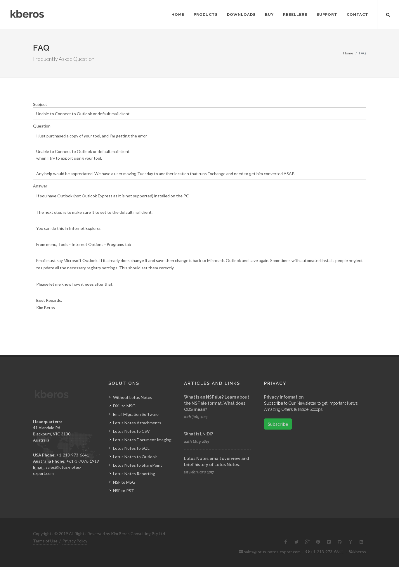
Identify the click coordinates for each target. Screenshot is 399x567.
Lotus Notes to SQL (131, 448)
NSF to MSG (124, 482)
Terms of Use (45, 540)
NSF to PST (123, 490)
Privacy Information (283, 397)
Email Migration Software (136, 414)
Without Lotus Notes (132, 397)
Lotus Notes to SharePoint (137, 465)
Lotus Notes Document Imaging (142, 439)
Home (348, 53)
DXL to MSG (124, 405)
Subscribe (278, 424)
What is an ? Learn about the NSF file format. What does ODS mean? (216, 403)
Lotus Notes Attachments (137, 422)
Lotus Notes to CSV (131, 431)
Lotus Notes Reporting (134, 473)
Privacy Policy (75, 540)
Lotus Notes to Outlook (135, 456)
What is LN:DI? (198, 434)
